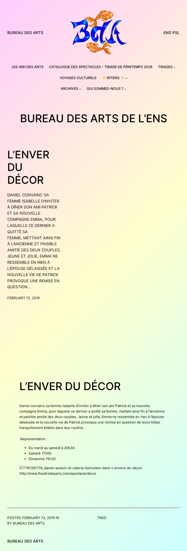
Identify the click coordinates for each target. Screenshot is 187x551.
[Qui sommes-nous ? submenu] (125, 89)
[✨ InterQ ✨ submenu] (126, 78)
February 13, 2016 (23, 298)
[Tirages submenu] (174, 67)
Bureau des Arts (25, 32)
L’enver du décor (28, 167)
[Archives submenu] (80, 89)
